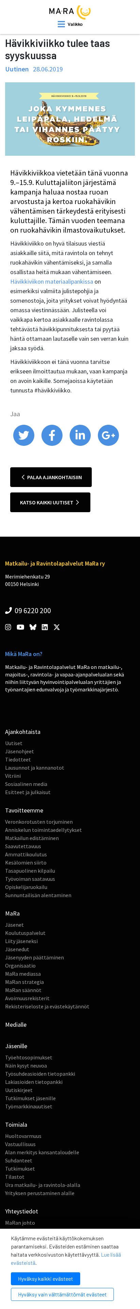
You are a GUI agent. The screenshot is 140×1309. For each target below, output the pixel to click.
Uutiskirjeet (19, 1090)
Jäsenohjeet (19, 751)
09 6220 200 (32, 610)
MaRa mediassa (23, 973)
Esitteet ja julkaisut (28, 792)
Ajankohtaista (22, 732)
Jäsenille (16, 1046)
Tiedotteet (18, 759)
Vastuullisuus (20, 1144)
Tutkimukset (20, 1168)
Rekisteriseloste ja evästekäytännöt (47, 1006)
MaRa (12, 913)
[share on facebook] (52, 444)
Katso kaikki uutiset (47, 502)
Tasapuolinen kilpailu (30, 870)
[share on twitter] (24, 444)
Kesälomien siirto (26, 862)
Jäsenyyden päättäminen (34, 957)
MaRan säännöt (23, 990)
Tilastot (14, 1176)
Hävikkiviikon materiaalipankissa (51, 281)
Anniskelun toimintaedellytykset (43, 829)
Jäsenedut (17, 949)
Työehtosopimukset (28, 1057)
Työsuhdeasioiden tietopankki (40, 1073)
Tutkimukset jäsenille (30, 1098)
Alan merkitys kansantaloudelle (42, 1152)
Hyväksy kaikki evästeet (45, 1278)
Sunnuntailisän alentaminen (38, 895)
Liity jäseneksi (21, 941)
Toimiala (16, 1124)
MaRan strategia (24, 981)
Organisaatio (20, 965)
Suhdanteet (18, 1160)
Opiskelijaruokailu (26, 887)
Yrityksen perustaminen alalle (39, 1193)
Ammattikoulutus (26, 854)
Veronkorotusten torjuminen (39, 821)
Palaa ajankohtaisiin (54, 477)
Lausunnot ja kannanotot (34, 767)
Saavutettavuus (23, 846)
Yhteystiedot (21, 1211)
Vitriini (13, 775)
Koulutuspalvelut (25, 932)
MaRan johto (20, 1222)
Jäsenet (14, 924)
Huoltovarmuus (23, 1135)
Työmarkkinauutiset (28, 1106)
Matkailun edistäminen (32, 838)
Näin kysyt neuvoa (26, 1065)
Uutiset (13, 743)
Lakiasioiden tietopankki (34, 1081)
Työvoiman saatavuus (30, 878)
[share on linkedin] (81, 444)
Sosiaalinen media (26, 784)
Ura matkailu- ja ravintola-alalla (42, 1184)
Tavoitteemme (24, 810)
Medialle (16, 1024)
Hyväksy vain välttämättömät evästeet (62, 1294)
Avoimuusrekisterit (27, 998)
